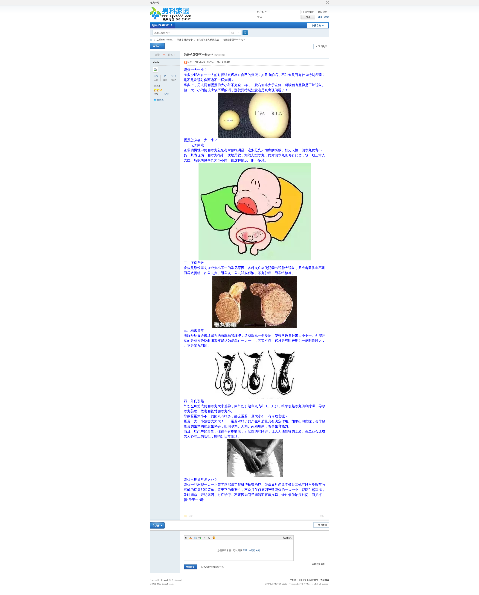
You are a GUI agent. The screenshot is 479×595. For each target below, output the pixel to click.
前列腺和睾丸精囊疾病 (207, 39)
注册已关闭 (323, 17)
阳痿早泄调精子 (185, 39)
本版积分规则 (318, 564)
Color (190, 538)
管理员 (157, 86)
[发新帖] (157, 46)
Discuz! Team (167, 584)
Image (195, 538)
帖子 (233, 33)
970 (156, 76)
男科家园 (151, 39)
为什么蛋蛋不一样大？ (234, 39)
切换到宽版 (327, 2)
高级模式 (287, 537)
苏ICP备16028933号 (308, 580)
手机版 (293, 580)
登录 (245, 550)
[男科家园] (175, 20)
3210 (173, 76)
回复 (190, 516)
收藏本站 (154, 2)
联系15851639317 (162, 25)
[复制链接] (219, 55)
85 (165, 76)
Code (209, 538)
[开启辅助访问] (324, 2)
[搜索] (244, 33)
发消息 (160, 100)
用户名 (260, 11)
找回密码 (322, 11)
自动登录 (309, 11)
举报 (322, 516)
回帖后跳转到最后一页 (212, 566)
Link (200, 538)
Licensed (177, 580)
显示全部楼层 (223, 62)
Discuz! (164, 580)
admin (156, 62)
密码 (259, 17)
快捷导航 (316, 25)
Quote (204, 538)
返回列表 (322, 46)
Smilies (214, 538)
